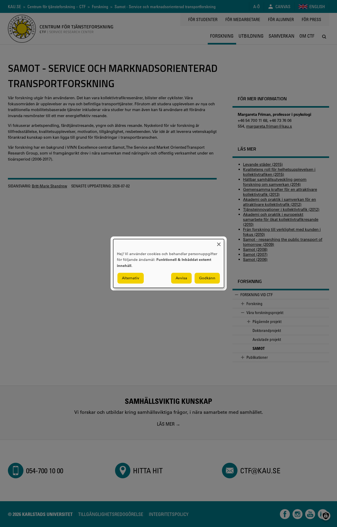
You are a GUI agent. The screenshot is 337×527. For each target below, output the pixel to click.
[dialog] (168, 263)
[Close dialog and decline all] (219, 242)
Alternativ (130, 278)
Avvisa (181, 278)
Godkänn (207, 278)
